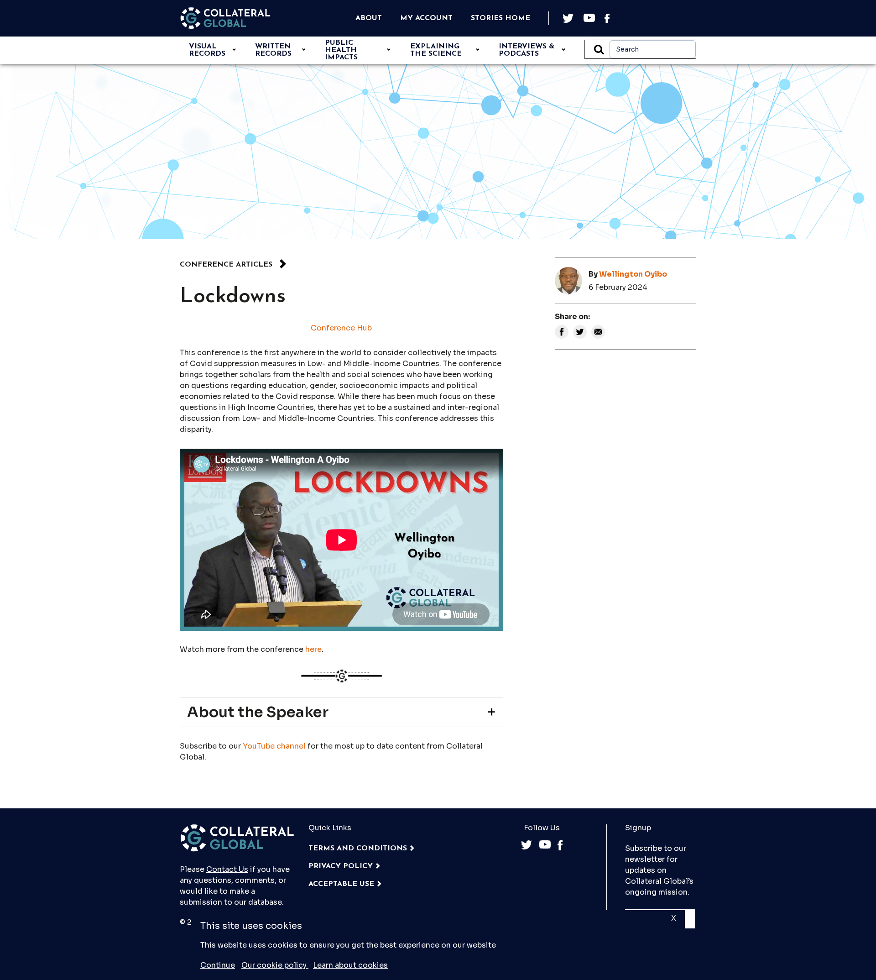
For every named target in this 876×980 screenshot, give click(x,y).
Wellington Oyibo (633, 274)
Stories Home (500, 18)
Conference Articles (226, 264)
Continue (217, 965)
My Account (426, 18)
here (313, 649)
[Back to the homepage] (225, 18)
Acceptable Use (341, 884)
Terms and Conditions (357, 848)
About (368, 18)
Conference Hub (341, 328)
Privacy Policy (340, 866)
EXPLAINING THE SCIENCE (436, 50)
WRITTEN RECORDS (273, 50)
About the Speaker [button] (257, 712)
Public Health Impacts (341, 50)
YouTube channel (274, 746)
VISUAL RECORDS (207, 50)
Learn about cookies (350, 965)
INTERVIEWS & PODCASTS (526, 50)
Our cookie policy (274, 965)
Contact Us (227, 869)
